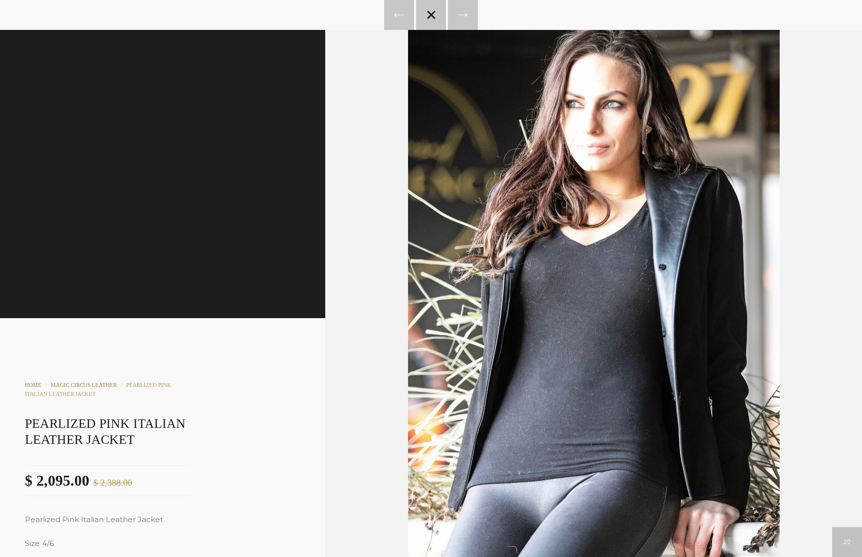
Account (418, 93)
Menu (391, 93)
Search (444, 93)
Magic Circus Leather (84, 385)
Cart (471, 93)
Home (33, 385)
